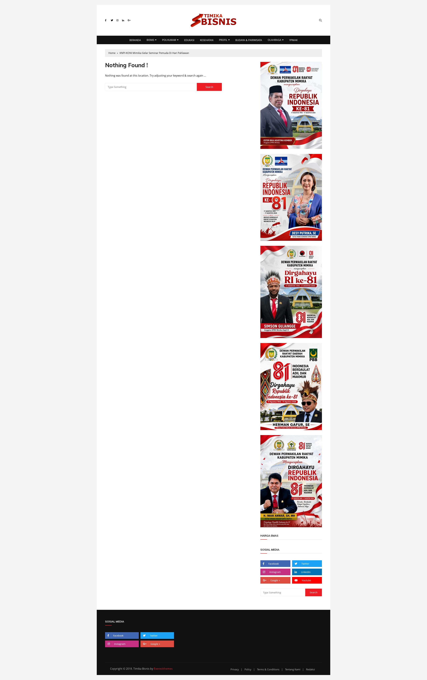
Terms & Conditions (268, 669)
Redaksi (310, 669)
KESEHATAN (206, 40)
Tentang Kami (292, 669)
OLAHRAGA (274, 40)
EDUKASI (189, 40)
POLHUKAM (169, 40)
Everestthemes (163, 668)
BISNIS (150, 40)
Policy (248, 669)
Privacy (235, 669)
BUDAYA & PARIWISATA (248, 40)
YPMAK (293, 40)
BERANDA (135, 40)
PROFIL (223, 40)
